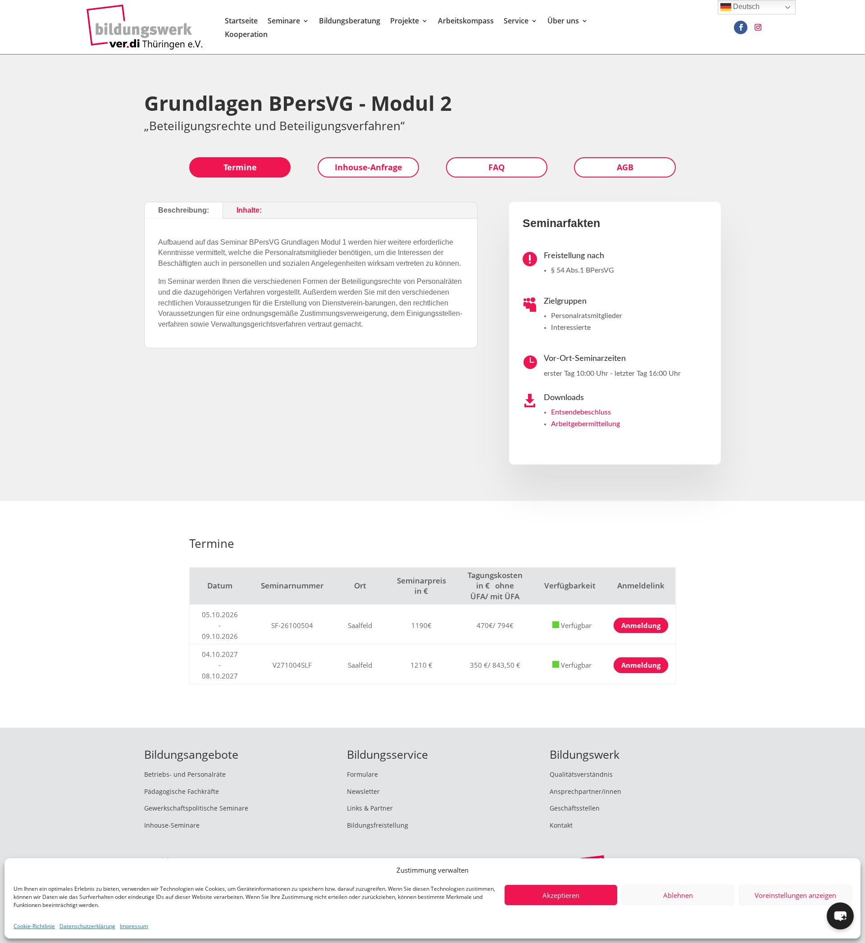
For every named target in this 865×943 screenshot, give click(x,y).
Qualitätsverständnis (581, 774)
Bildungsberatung (349, 22)
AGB (625, 167)
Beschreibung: (183, 210)
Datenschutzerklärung (87, 926)
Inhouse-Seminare (172, 825)
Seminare (284, 22)
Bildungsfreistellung (377, 825)
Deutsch (745, 6)
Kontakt (561, 825)
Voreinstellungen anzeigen (795, 895)
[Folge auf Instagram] (758, 27)
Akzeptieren (560, 895)
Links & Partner (370, 808)
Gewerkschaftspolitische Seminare (196, 808)
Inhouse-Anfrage (368, 167)
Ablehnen (678, 895)
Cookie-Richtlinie (34, 926)
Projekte (404, 22)
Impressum (134, 926)
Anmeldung (640, 625)
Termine (240, 167)
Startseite (241, 22)
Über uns (563, 22)
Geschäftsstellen (575, 808)
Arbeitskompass (466, 22)
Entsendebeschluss (581, 412)
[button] (840, 915)
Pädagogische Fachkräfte (181, 791)
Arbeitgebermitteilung (585, 424)
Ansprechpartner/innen (585, 791)
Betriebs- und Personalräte (185, 774)
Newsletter (363, 791)
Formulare (362, 774)
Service (516, 22)
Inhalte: (249, 210)
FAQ (496, 167)
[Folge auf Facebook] (740, 27)
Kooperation (246, 35)
